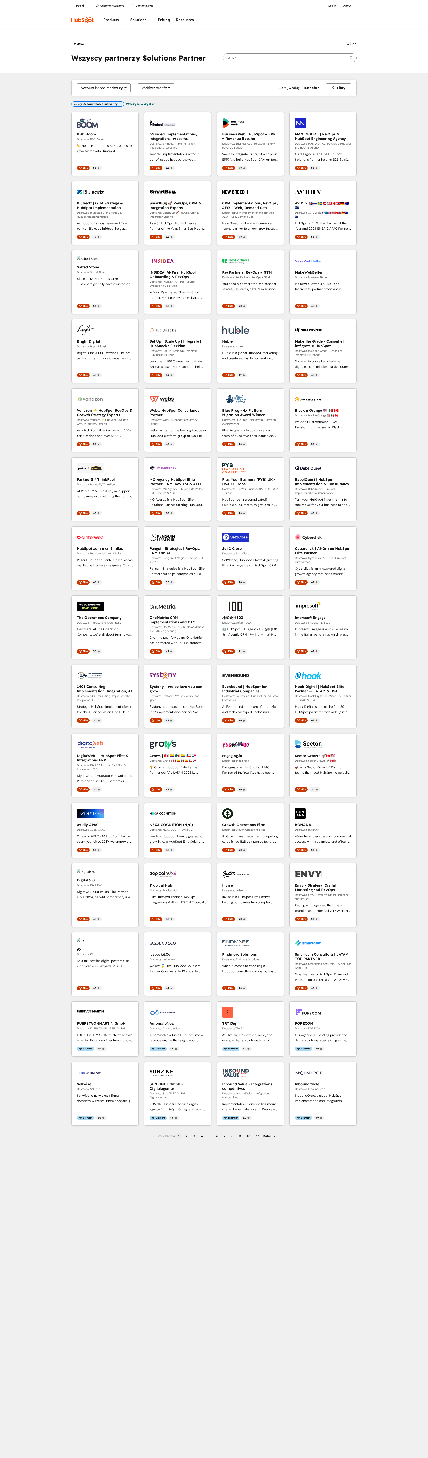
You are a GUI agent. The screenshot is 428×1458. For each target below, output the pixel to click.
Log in (332, 5)
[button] (351, 43)
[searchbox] (290, 57)
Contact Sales (144, 5)
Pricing (164, 20)
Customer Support (112, 5)
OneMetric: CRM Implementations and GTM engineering (173, 619)
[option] (102, 87)
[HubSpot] (82, 20)
